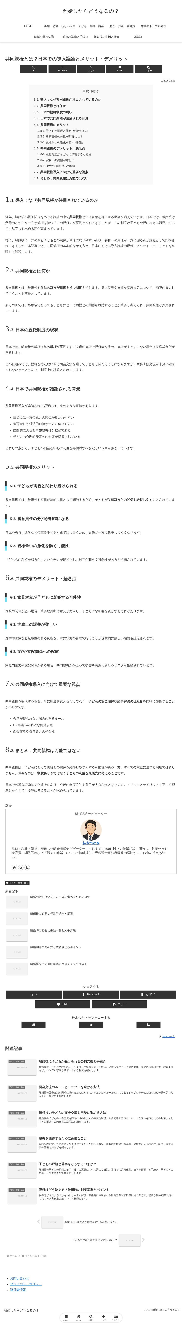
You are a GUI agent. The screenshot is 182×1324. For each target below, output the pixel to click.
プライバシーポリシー (26, 1284)
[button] (148, 69)
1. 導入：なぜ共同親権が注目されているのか (69, 99)
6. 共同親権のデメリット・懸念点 (61, 148)
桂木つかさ (91, 843)
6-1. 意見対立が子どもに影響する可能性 (65, 154)
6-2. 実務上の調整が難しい (57, 160)
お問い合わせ (19, 1278)
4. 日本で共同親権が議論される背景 (62, 118)
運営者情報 (18, 1290)
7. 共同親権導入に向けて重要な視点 (62, 172)
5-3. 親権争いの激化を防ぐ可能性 (61, 142)
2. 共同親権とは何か (51, 106)
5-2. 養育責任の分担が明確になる (61, 136)
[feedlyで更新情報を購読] (20, 867)
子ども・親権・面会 (18, 883)
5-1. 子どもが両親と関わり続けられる (64, 130)
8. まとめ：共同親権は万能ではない (62, 178)
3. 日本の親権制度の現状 (54, 112)
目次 (86, 91)
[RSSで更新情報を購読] (27, 867)
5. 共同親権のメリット (53, 125)
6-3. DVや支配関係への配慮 (58, 165)
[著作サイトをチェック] (14, 867)
